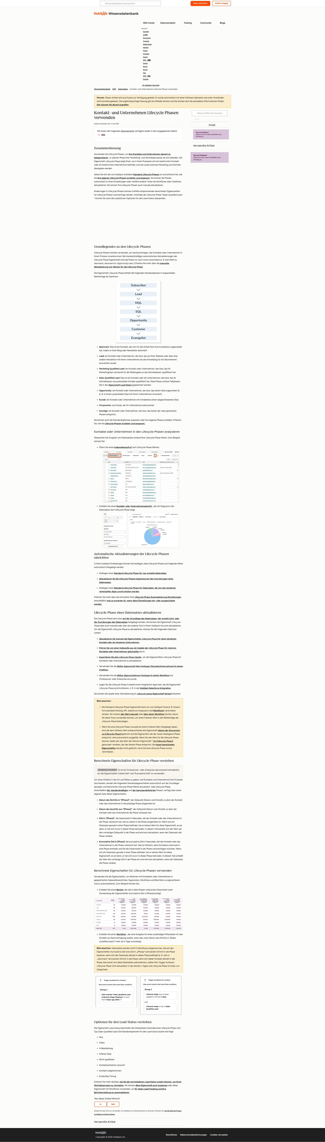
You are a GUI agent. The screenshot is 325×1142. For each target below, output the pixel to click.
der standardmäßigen (117, 790)
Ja (100, 1104)
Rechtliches (171, 1135)
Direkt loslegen (221, 3)
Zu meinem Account (150, 85)
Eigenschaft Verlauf (154, 694)
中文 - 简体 (147, 76)
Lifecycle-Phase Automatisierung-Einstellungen (158, 597)
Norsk (145, 67)
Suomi (145, 57)
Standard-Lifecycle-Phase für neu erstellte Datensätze (140, 573)
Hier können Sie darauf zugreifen (113, 105)
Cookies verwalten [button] (219, 1135)
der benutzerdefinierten (144, 790)
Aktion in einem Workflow (143, 675)
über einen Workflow (154, 714)
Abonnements (127, 131)
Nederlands (147, 44)
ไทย (144, 73)
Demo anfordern (200, 3)
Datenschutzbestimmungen (193, 1135)
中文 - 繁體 (147, 60)
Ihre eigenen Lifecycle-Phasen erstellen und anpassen (123, 178)
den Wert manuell (129, 714)
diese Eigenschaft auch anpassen (151, 1085)
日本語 (145, 35)
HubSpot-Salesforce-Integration (155, 688)
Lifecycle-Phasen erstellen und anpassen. (125, 423)
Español (146, 32)
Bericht (120, 890)
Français (146, 41)
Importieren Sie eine (120, 657)
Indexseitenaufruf (123, 447)
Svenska (146, 54)
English (145, 79)
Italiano (146, 47)
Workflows (158, 710)
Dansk (145, 63)
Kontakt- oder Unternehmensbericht (134, 506)
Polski (145, 51)
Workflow (121, 934)
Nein (113, 1104)
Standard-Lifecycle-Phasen (146, 174)
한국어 (145, 70)
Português (147, 38)
